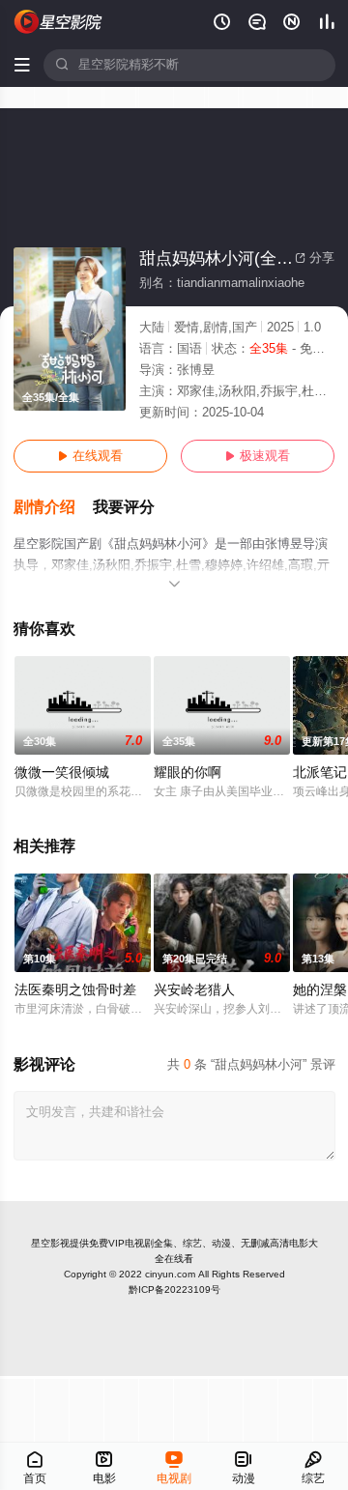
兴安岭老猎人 (194, 990)
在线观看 (90, 456)
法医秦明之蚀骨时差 (75, 990)
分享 (314, 258)
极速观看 (257, 456)
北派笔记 (320, 772)
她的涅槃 (320, 990)
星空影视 (50, 1243)
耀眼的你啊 (187, 772)
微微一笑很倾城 (61, 772)
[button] (53, 508)
